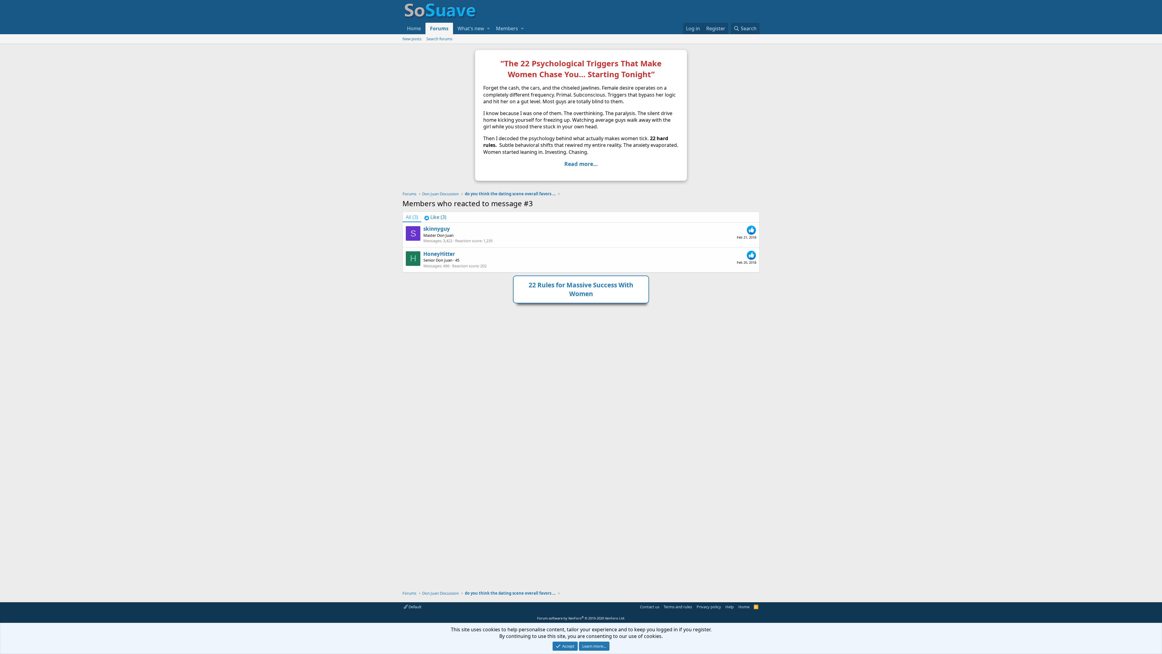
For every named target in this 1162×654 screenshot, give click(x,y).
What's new (471, 28)
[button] (488, 28)
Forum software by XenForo (581, 618)
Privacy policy (709, 606)
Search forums (439, 38)
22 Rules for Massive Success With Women (581, 289)
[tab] (435, 217)
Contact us (649, 606)
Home (414, 28)
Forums (439, 28)
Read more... (581, 163)
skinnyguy (436, 228)
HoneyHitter (439, 253)
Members (507, 28)
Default (415, 606)
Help (729, 606)
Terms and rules (678, 606)
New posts (412, 38)
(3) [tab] (412, 217)
